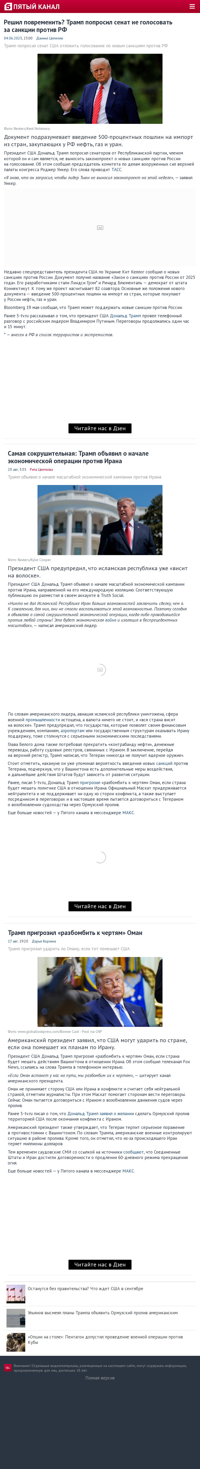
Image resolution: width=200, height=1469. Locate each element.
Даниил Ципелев (49, 38)
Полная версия (100, 1378)
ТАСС (116, 169)
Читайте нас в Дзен (100, 428)
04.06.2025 (13, 38)
